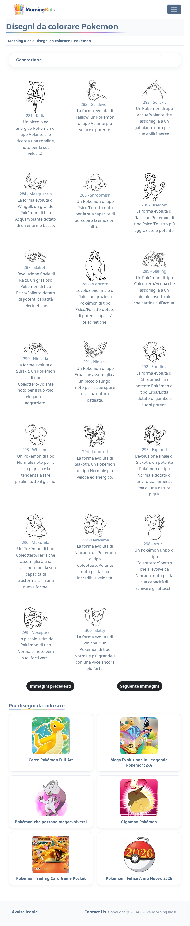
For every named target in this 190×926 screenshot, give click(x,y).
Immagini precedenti (50, 686)
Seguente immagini (139, 686)
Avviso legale (25, 912)
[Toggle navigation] (174, 9)
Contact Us (95, 912)
